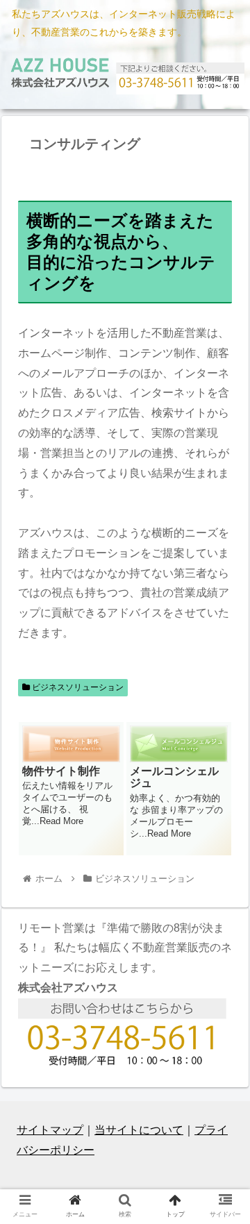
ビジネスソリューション (77, 687)
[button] (223, 1135)
